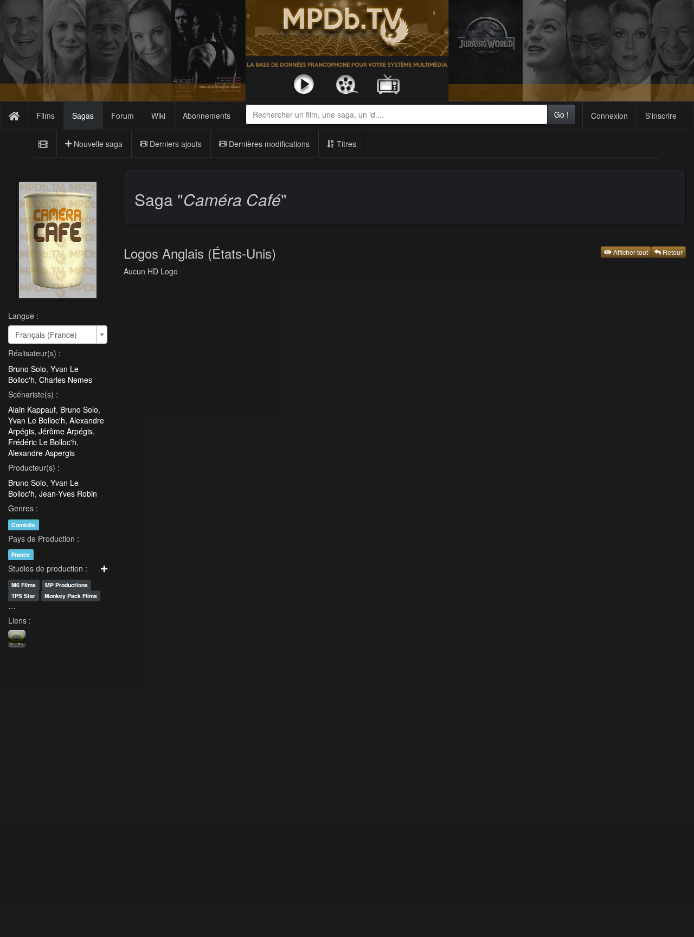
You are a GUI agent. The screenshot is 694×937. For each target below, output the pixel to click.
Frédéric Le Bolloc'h (42, 442)
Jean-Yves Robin (68, 493)
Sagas (83, 115)
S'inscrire (661, 115)
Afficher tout (630, 251)
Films (45, 115)
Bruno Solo (27, 368)
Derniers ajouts (174, 143)
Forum (122, 115)
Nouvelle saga (97, 143)
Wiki (158, 115)
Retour (672, 251)
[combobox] (396, 114)
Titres (345, 143)
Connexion (609, 115)
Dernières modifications (268, 143)
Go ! (561, 114)
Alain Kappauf (32, 409)
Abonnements (206, 115)
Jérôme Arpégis (65, 431)
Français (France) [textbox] (46, 334)
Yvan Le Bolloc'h (36, 420)
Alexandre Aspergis (41, 452)
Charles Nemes (65, 379)
